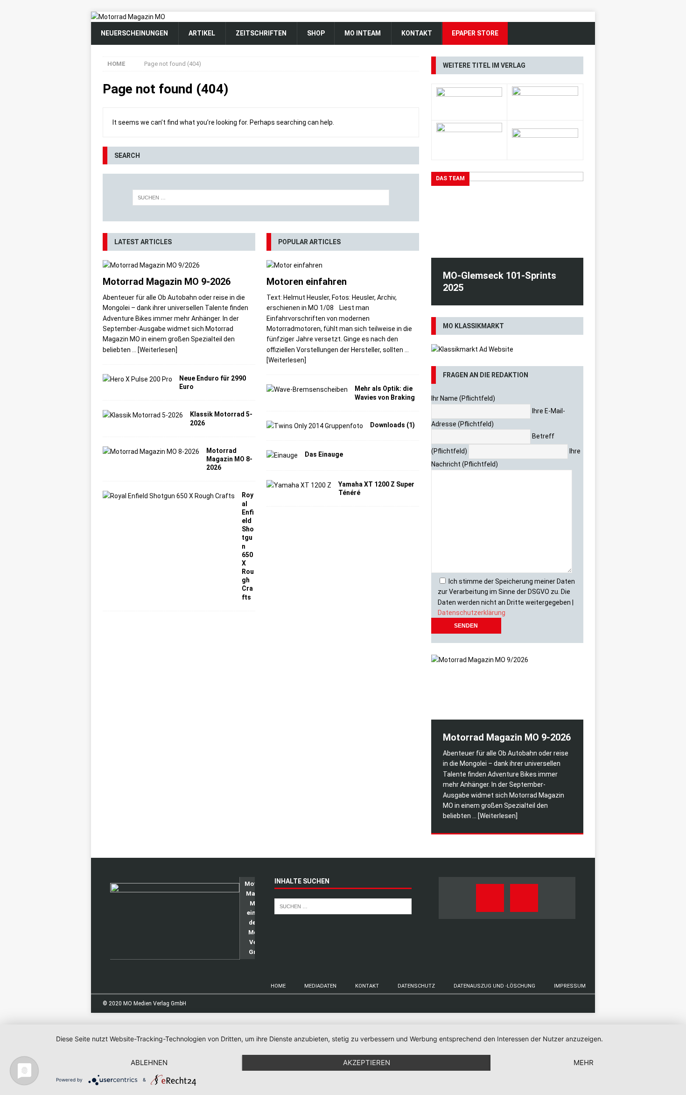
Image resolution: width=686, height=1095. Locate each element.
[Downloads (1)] (314, 426)
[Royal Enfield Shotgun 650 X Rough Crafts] (169, 496)
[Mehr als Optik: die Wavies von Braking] (307, 389)
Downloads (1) (392, 425)
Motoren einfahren (306, 281)
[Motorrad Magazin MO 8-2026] (151, 451)
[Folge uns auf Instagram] (524, 898)
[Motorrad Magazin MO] (128, 17)
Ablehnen (149, 1062)
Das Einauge (324, 454)
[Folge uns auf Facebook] (490, 898)
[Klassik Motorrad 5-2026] (143, 415)
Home (278, 986)
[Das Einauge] (282, 455)
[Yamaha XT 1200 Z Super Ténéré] (298, 485)
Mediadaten (320, 986)
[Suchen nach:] (261, 197)
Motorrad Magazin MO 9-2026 (167, 281)
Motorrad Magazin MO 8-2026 (229, 459)
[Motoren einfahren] (342, 265)
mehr (584, 1062)
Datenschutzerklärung (471, 612)
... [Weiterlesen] (154, 349)
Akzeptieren (366, 1062)
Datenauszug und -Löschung (494, 986)
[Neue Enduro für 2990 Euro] (137, 379)
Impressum (570, 986)
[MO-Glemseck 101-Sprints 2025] (507, 214)
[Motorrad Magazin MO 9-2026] (179, 265)
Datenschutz (416, 986)
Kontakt (367, 986)
